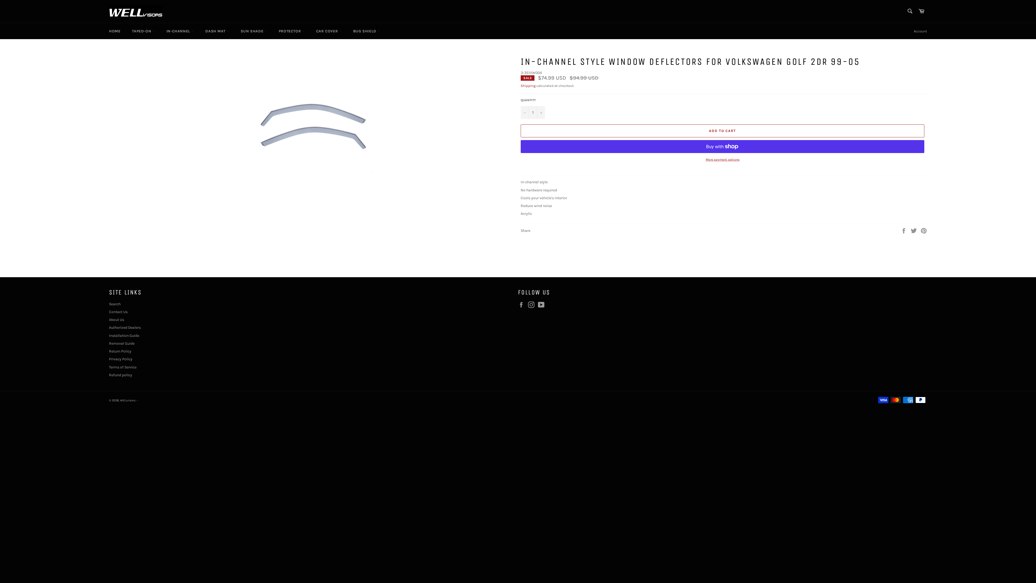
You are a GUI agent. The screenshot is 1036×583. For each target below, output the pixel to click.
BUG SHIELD (365, 31)
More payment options (722, 159)
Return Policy (120, 351)
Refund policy (120, 375)
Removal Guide (122, 343)
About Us (116, 319)
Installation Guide (124, 335)
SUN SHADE (253, 31)
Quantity (528, 100)
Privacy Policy (120, 359)
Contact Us (118, 312)
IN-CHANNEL (179, 31)
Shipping (528, 86)
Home (114, 31)
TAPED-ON (142, 31)
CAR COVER (327, 31)
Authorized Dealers (125, 327)
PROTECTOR (290, 31)
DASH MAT (215, 31)
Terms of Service (123, 367)
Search (115, 304)
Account (920, 31)
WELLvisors (127, 400)
